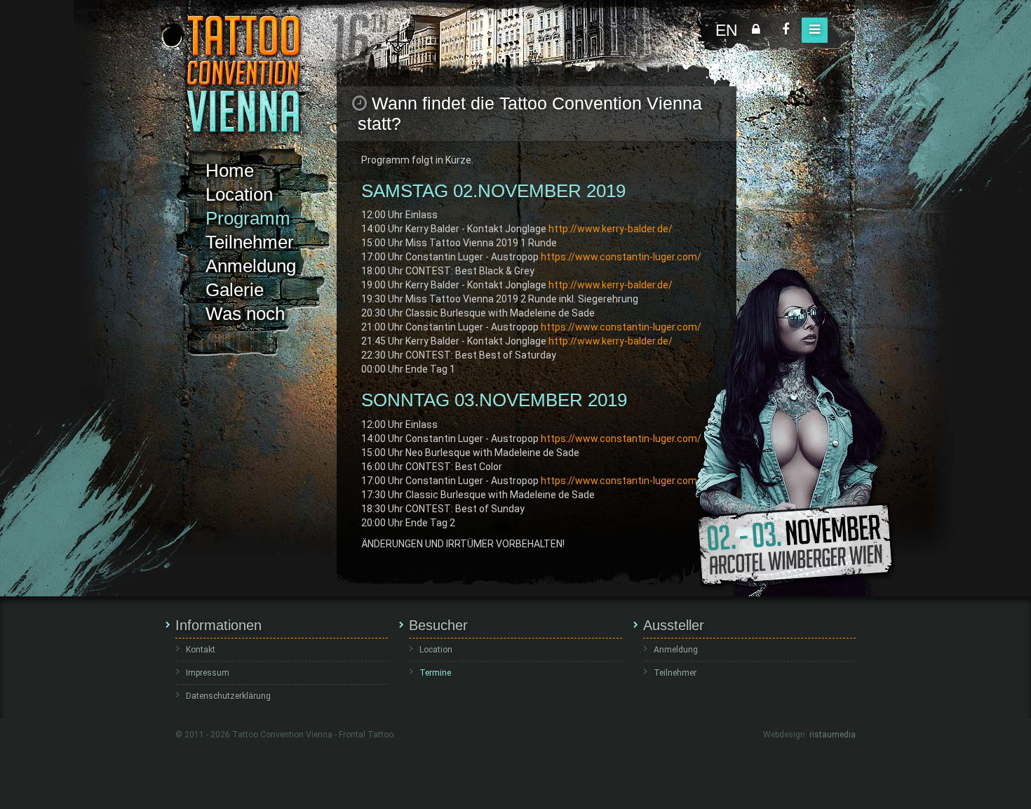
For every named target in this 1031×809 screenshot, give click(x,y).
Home (229, 170)
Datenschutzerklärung (228, 696)
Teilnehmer (249, 242)
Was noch (245, 313)
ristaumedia (832, 735)
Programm (247, 218)
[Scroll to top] (999, 777)
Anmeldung (250, 265)
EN (726, 30)
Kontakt (200, 650)
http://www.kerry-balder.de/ (610, 228)
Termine (435, 673)
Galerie (234, 289)
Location (239, 194)
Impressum (207, 673)
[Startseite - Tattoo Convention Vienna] (243, 74)
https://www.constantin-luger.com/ (621, 256)
